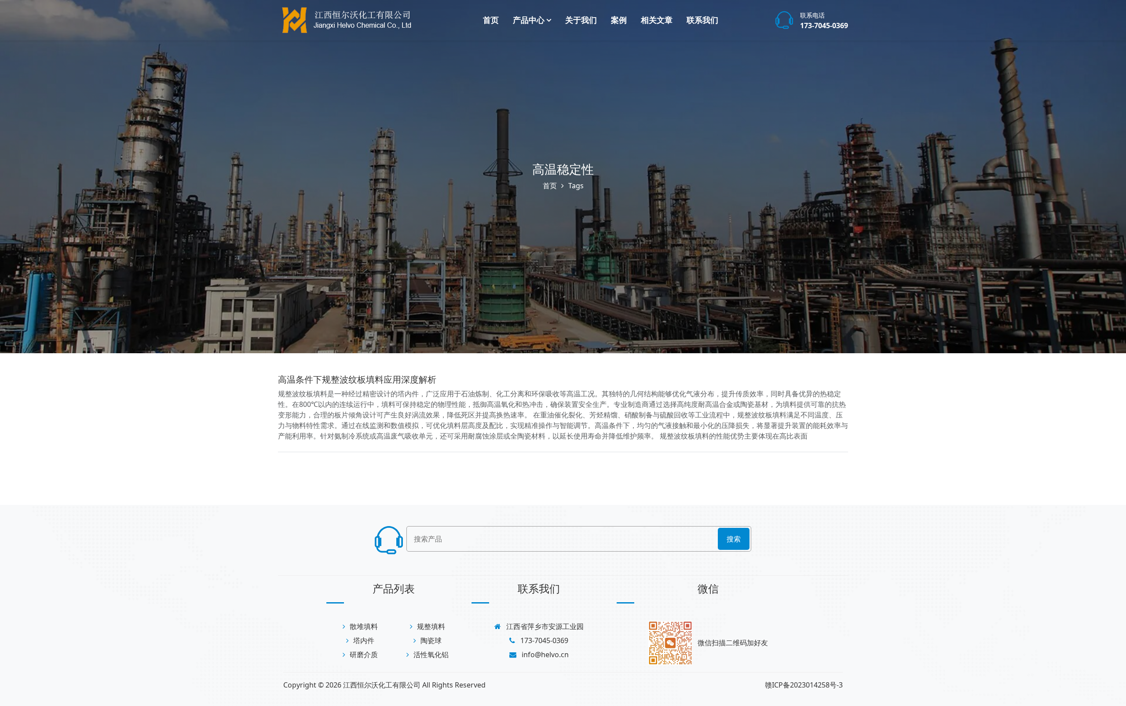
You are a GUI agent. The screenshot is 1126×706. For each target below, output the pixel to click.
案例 (619, 20)
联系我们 (702, 20)
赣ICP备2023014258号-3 (804, 685)
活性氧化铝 (431, 654)
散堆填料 (364, 626)
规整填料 (431, 626)
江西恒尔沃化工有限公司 (381, 685)
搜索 (734, 539)
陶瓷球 (431, 640)
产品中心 (529, 20)
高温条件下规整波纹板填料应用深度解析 (357, 379)
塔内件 (363, 640)
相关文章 (657, 20)
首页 (491, 20)
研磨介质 (364, 654)
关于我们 (581, 20)
